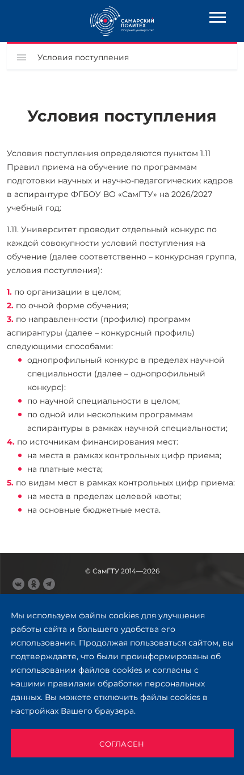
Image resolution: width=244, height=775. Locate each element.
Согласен (122, 743)
